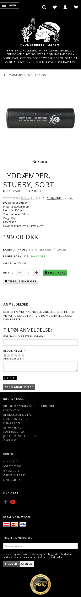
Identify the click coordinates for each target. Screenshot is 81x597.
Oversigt (10, 440)
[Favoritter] (55, 7)
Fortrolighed (13, 431)
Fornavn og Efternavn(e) (23, 336)
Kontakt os (12, 410)
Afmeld (26, 564)
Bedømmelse (13, 350)
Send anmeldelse (19, 387)
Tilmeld (11, 564)
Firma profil (12, 423)
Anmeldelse (12, 358)
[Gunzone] (40, 29)
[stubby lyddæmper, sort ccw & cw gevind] (40, 118)
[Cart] (76, 7)
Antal (8, 272)
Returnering (12, 427)
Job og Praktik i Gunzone (22, 436)
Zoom (42, 162)
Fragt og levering (17, 418)
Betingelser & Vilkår (18, 414)
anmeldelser (31, 197)
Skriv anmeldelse (59, 197)
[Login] (65, 7)
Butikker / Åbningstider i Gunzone (29, 406)
